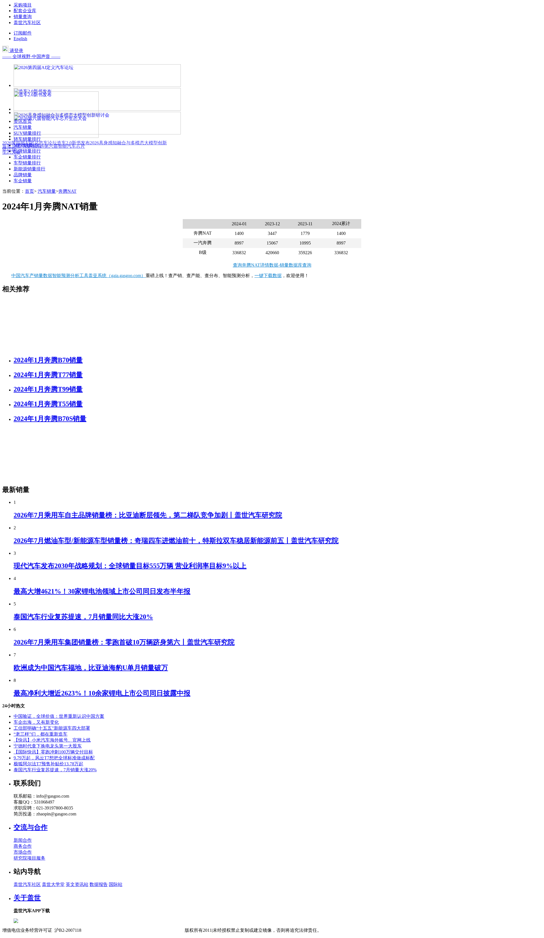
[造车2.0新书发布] (56, 112)
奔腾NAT (67, 191)
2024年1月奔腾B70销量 (48, 360)
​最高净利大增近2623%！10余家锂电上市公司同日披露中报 (102, 693)
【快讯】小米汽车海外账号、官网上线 (52, 740)
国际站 (115, 884)
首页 (29, 191)
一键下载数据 (268, 275)
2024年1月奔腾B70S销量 (50, 418)
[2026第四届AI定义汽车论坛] (97, 85)
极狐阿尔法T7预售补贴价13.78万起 (48, 763)
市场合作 (23, 852)
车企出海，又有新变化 (36, 722)
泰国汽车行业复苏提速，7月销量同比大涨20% (83, 616)
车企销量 (23, 180)
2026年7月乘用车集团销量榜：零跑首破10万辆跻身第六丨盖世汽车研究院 (124, 642)
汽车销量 (23, 127)
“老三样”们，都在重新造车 (40, 734)
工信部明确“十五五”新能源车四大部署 (52, 728)
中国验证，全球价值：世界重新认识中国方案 (59, 716)
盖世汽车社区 (27, 22)
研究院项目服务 (29, 858)
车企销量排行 (27, 157)
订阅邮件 (23, 33)
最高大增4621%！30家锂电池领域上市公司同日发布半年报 (102, 591)
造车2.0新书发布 (73, 142)
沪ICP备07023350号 (105, 930)
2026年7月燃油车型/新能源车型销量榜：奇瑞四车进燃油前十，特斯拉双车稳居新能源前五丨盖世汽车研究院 (176, 540)
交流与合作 (31, 827)
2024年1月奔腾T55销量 (48, 404)
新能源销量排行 (29, 168)
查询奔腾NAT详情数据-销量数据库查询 (272, 265)
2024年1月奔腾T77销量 (48, 374)
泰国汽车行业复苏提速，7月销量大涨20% (55, 769)
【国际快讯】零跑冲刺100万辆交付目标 (53, 751)
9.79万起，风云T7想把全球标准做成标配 (54, 757)
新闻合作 (23, 840)
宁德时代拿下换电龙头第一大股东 (48, 746)
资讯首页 (23, 121)
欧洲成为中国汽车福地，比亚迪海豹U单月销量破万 (91, 667)
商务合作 (23, 846)
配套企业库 (25, 10)
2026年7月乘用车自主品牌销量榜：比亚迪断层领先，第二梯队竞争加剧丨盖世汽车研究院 (148, 515)
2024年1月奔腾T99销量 (48, 389)
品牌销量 (23, 174)
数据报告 (99, 884)
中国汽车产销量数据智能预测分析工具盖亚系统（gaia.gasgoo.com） (78, 275)
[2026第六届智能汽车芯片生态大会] (56, 136)
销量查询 (23, 16)
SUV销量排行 (27, 133)
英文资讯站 (77, 884)
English (20, 38)
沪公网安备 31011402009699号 (155, 930)
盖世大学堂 (53, 884)
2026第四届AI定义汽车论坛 (29, 142)
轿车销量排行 (27, 139)
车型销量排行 (27, 162)
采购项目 (23, 5)
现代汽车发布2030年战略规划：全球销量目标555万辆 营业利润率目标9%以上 (130, 565)
